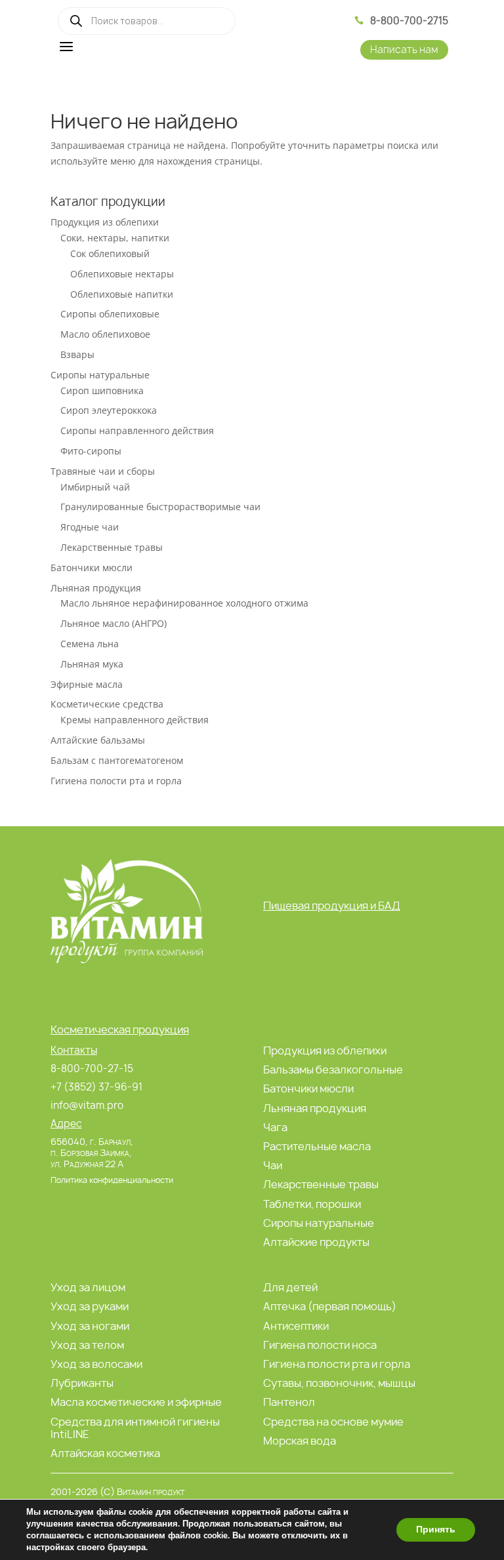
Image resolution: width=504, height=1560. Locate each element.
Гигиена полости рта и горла (116, 780)
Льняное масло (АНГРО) (113, 623)
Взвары (77, 354)
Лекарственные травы (111, 547)
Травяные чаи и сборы (103, 471)
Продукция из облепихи (105, 222)
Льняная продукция (96, 588)
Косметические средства (107, 704)
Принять (435, 1529)
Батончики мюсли (92, 567)
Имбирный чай (95, 487)
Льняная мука (91, 664)
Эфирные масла (87, 684)
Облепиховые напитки (121, 294)
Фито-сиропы (90, 451)
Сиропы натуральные (100, 375)
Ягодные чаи (89, 527)
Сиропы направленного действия (137, 430)
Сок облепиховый (110, 253)
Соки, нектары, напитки (114, 237)
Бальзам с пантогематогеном (117, 760)
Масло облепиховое (105, 334)
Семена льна (89, 643)
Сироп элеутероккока (108, 410)
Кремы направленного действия (134, 719)
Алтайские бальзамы (98, 740)
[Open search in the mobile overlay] (147, 21)
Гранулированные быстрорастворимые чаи (160, 506)
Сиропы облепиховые (109, 314)
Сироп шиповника (102, 390)
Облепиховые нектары (122, 274)
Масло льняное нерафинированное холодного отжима (184, 603)
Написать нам (404, 49)
